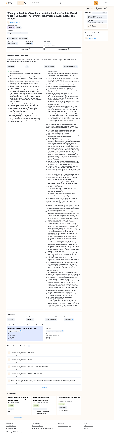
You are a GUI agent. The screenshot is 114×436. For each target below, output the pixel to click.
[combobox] (42, 3)
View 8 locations (62, 49)
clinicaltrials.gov (18, 417)
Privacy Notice (88, 426)
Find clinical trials (11, 426)
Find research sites (37, 426)
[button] (10, 33)
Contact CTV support (64, 426)
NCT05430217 (48, 43)
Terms (86, 428)
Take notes (24, 49)
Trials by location (11, 428)
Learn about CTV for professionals (42, 428)
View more (44, 387)
